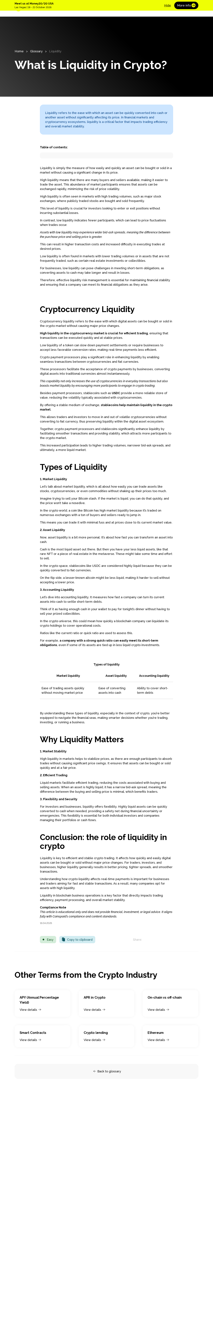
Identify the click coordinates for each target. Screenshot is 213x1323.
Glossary (36, 51)
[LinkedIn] (155, 939)
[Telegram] (169, 939)
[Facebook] (162, 939)
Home (19, 51)
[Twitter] (148, 939)
